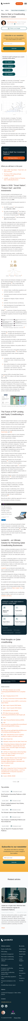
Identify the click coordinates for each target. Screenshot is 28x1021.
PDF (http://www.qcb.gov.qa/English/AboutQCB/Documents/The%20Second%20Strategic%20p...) (14, 730)
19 (8, 495)
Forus (21, 588)
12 (6, 332)
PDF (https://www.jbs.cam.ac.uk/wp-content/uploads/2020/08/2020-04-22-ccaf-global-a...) (13, 691)
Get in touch (19, 3)
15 (25, 405)
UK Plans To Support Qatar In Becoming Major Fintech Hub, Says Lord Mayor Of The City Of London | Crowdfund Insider (13, 753)
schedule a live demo (6, 595)
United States (22, 949)
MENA (6, 10)
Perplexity (10, 74)
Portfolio (21, 970)
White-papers (4, 965)
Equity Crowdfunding (7, 630)
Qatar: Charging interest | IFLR (10, 696)
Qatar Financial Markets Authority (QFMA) (13, 720)
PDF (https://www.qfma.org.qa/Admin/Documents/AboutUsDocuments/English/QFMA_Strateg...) (14, 724)
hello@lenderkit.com (6, 1002)
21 (5, 589)
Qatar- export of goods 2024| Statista (12, 705)
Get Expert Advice (13, 158)
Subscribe (14, 48)
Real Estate (17, 632)
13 (16, 350)
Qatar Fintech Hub (8, 739)
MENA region (22, 951)
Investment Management (8, 632)
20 (19, 528)
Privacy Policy (17, 1017)
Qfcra (4, 717)
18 (10, 476)
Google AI (10, 66)
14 (3, 375)
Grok (9, 70)
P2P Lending (16, 630)
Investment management (7, 954)
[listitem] (8, 610)
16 (7, 460)
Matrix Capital (15, 588)
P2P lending (4, 951)
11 (24, 327)
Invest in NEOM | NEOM (9, 776)
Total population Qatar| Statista (10, 710)
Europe (21, 956)
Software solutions (5, 946)
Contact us (21, 978)
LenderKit (3, 568)
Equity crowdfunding (6, 949)
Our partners (22, 973)
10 (5, 309)
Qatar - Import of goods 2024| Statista (12, 708)
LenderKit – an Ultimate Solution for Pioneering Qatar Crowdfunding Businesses (14, 179)
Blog (2, 10)
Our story (21, 968)
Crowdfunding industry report (8, 985)
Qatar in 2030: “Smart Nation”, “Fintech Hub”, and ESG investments (15, 170)
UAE (11, 432)
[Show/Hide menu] (26, 3)
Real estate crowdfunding (7, 956)
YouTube (21, 980)
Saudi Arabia (4, 432)
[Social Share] (26, 782)
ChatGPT (10, 62)
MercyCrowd (6, 765)
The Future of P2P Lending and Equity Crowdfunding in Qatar (12, 174)
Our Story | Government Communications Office (14, 698)
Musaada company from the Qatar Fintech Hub (15, 741)
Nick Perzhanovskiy (12, 22)
